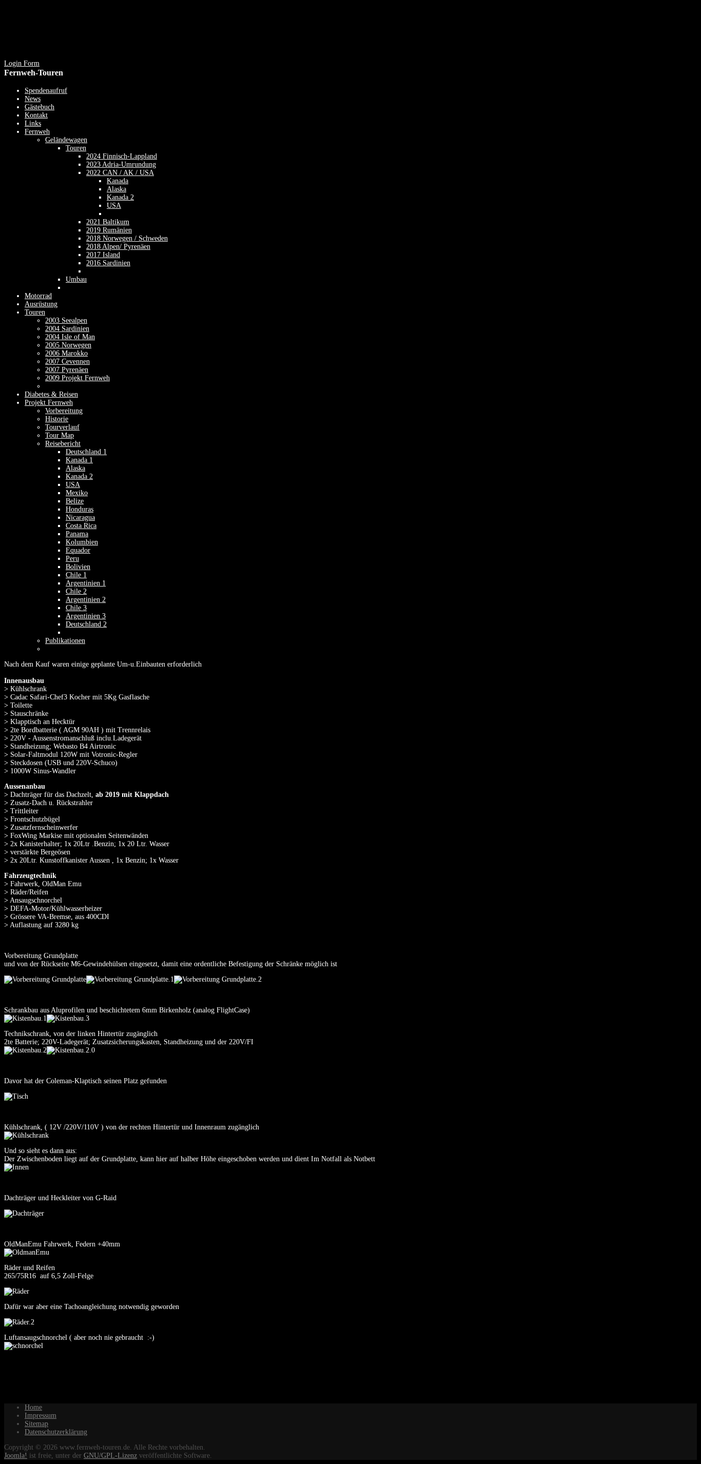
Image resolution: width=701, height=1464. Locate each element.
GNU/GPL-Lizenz (110, 1455)
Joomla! (15, 1455)
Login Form (22, 63)
